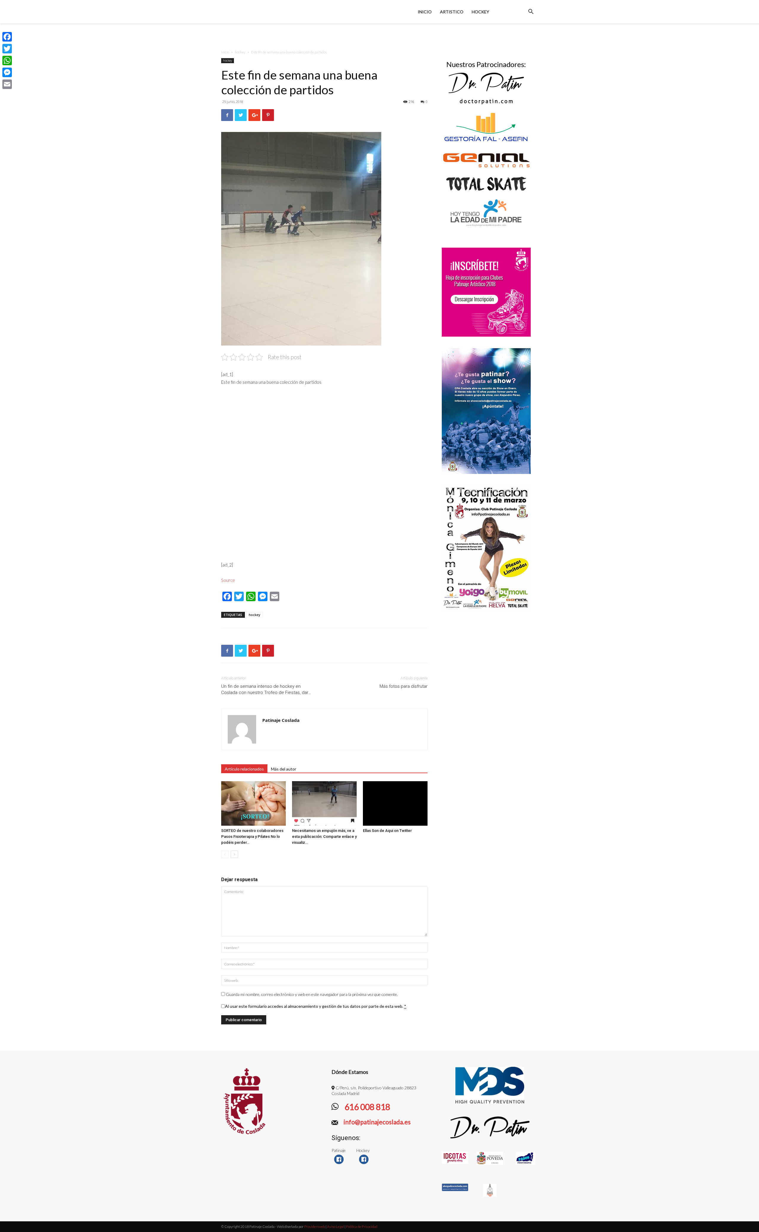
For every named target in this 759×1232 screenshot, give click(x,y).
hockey (240, 52)
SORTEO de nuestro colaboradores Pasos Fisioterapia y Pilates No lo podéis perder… (252, 836)
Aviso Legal (335, 1226)
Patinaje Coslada (280, 720)
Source (228, 580)
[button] (531, 12)
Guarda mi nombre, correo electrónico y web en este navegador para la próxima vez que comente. (312, 994)
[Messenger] (7, 72)
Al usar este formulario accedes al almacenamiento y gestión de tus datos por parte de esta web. (315, 1006)
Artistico (451, 11)
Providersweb (314, 1226)
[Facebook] (7, 37)
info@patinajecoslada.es (376, 1122)
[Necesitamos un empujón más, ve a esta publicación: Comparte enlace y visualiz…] (324, 803)
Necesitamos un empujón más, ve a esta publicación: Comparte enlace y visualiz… (324, 836)
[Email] (7, 84)
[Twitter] (7, 49)
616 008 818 (366, 1107)
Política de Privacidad (361, 1226)
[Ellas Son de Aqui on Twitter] (395, 803)
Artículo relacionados (244, 768)
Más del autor (283, 768)
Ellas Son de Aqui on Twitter (387, 830)
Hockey (480, 11)
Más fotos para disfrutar (404, 686)
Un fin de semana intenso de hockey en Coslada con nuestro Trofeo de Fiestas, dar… (266, 689)
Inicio (425, 11)
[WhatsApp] (7, 60)
